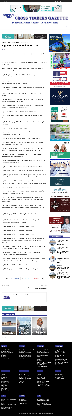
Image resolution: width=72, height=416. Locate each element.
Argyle (3, 374)
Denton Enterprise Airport (62, 376)
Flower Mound (5, 381)
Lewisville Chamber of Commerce (25, 353)
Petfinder (39, 406)
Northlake (4, 388)
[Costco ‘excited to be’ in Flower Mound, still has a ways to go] (52, 267)
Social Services (41, 364)
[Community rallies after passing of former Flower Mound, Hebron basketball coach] (52, 259)
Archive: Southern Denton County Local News (18, 31)
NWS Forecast (23, 400)
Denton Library (41, 351)
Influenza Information (25, 378)
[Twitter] (58, 0)
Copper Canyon (5, 377)
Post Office (40, 360)
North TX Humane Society (44, 404)
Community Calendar (43, 350)
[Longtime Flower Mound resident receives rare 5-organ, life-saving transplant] (52, 250)
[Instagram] (55, 0)
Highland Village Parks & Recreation (43, 358)
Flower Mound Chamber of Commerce (26, 350)
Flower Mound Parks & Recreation (43, 356)
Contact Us (4, 355)
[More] (43, 54)
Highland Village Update (8, 287)
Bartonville (4, 376)
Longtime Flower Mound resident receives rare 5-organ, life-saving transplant (24, 331)
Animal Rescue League (43, 399)
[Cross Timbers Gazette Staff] (3, 49)
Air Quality (22, 399)
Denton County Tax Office (44, 362)
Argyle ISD (40, 374)
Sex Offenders (59, 364)
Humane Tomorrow (42, 403)
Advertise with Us (6, 354)
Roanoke (3, 389)
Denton (3, 378)
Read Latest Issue (6, 351)
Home (3, 31)
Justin (3, 386)
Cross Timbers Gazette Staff (11, 49)
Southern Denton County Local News (8, 330)
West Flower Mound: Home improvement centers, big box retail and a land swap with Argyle (63, 276)
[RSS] (57, 0)
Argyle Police (58, 350)
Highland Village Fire (60, 360)
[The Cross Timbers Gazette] (36, 18)
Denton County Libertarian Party (8, 402)
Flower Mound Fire (60, 358)
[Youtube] (60, 0)
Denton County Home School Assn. (43, 382)
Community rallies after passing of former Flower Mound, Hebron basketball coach (39, 331)
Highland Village (5, 382)
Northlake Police (59, 363)
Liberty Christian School (43, 380)
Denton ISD (40, 376)
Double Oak (4, 380)
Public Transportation (43, 363)
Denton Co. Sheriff (60, 352)
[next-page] (5, 337)
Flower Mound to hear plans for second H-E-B (9, 333)
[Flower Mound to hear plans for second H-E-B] (9, 326)
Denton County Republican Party (8, 405)
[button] (66, 27)
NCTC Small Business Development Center (25, 357)
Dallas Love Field (59, 374)
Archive (6, 31)
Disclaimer (4, 356)
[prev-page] (2, 337)
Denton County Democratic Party (8, 400)
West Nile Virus (23, 382)
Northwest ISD (41, 378)
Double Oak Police (60, 354)
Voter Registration (42, 366)
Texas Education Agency (44, 385)
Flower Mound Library (43, 352)
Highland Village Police (61, 362)
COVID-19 (22, 374)
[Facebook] (53, 0)
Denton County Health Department (25, 376)
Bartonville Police (60, 351)
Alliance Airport (59, 378)
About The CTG (5, 350)
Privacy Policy (5, 358)
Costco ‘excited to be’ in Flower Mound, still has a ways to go (63, 269)
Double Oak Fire (59, 355)
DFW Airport (58, 377)
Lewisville (4, 385)
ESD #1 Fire (58, 356)
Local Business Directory (26, 355)
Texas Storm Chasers (25, 402)
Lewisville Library (42, 354)
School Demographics (43, 384)
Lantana (3, 384)
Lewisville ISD (41, 377)
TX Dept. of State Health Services (25, 380)
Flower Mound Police (61, 359)
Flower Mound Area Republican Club (6, 408)
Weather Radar (23, 403)
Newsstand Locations (7, 352)
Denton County (5, 391)
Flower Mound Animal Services (43, 401)
